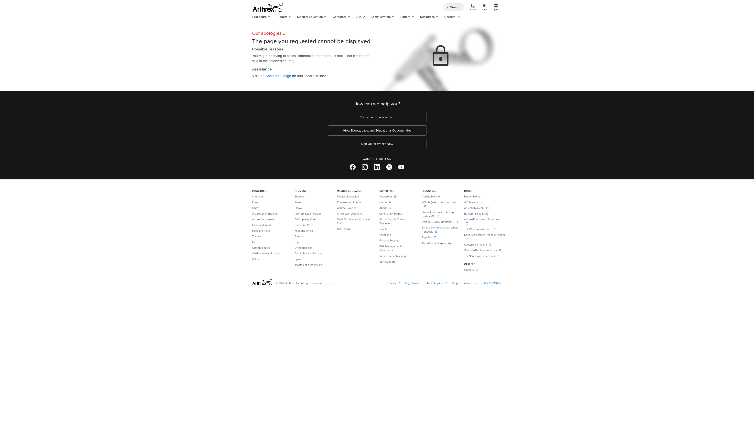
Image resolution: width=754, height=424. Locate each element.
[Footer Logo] (262, 282)
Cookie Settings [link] (491, 283)
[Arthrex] (268, 7)
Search (453, 7)
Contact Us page (278, 75)
